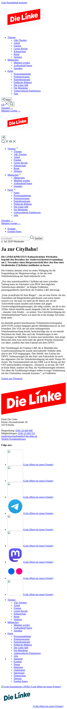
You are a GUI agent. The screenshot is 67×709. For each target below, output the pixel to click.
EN (3, 105)
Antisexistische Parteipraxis (27, 653)
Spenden (18, 630)
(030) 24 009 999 (24, 430)
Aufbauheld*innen (23, 628)
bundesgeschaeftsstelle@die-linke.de (19, 436)
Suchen (38, 238)
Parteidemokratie (22, 642)
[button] (6, 105)
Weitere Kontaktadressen (13, 439)
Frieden (17, 608)
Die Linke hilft (21, 647)
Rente (16, 616)
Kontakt (11, 228)
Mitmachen (13, 622)
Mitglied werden (22, 625)
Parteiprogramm (21, 639)
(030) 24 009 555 (26, 433)
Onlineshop (19, 670)
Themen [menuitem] (11, 37)
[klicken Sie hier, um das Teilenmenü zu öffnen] (3, 137)
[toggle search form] (11, 104)
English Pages (14, 231)
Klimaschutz (20, 614)
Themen (11, 599)
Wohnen (18, 619)
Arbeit (17, 605)
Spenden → (7, 108)
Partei (10, 633)
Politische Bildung (23, 644)
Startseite (18, 658)
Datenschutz (20, 675)
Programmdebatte (22, 636)
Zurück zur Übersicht (11, 378)
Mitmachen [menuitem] (13, 60)
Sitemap (18, 678)
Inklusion (18, 667)
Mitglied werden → (11, 110)
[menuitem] (13, 148)
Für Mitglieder (21, 650)
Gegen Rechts (21, 611)
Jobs (16, 656)
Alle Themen (20, 602)
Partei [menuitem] (10, 71)
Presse (17, 664)
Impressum (19, 673)
